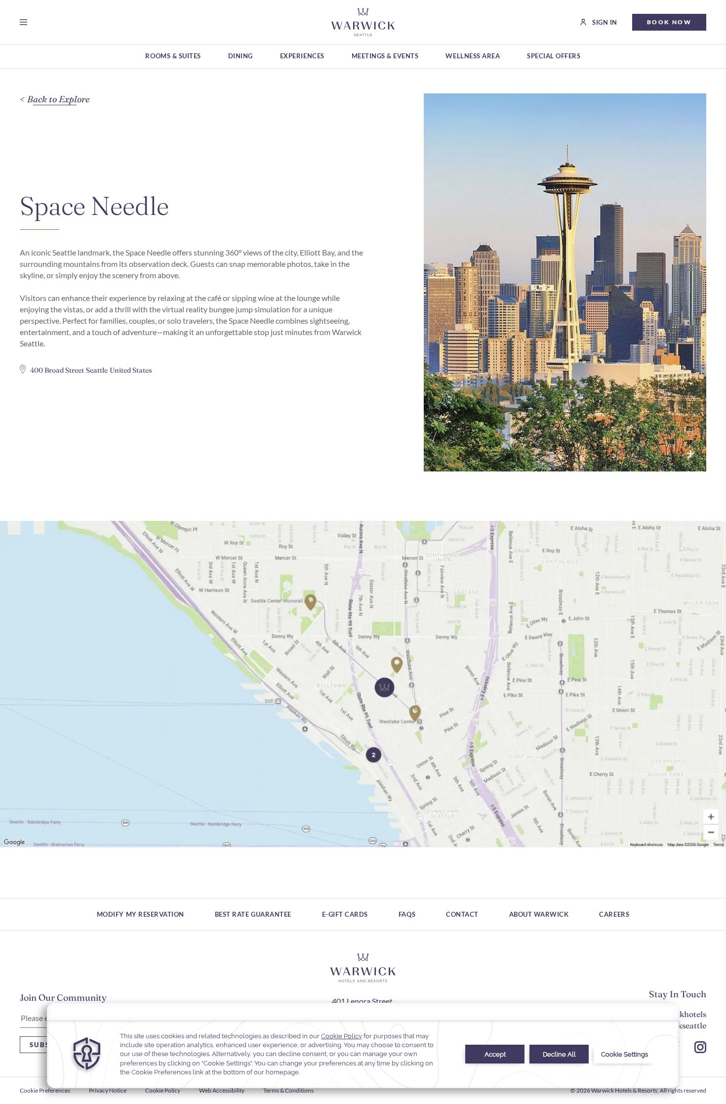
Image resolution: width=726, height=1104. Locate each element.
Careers (614, 914)
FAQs (407, 914)
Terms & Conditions (288, 1090)
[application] (363, 1045)
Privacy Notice (107, 1090)
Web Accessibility (221, 1090)
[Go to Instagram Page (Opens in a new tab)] (700, 1047)
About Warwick (539, 914)
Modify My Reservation (140, 914)
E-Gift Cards (345, 914)
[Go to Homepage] (362, 22)
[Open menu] (25, 22)
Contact (462, 914)
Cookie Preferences (45, 1090)
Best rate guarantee (253, 914)
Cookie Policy (162, 1090)
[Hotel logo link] (363, 968)
